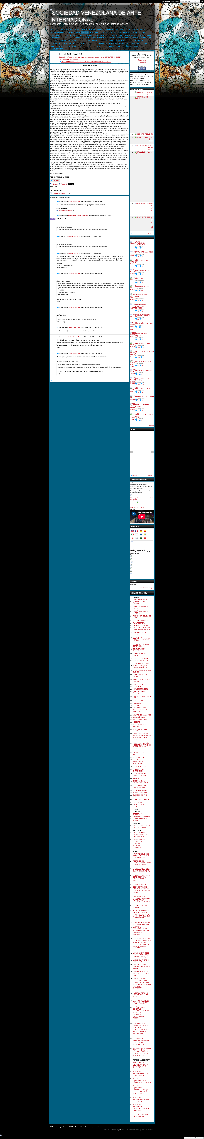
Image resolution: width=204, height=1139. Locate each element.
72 (138, 256)
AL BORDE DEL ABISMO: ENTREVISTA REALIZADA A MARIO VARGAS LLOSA (141, 870)
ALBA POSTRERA (139, 623)
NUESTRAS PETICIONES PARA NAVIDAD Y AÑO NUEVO (141, 995)
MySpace (55, 184)
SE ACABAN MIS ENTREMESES (138, 770)
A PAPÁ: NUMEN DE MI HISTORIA (140, 607)
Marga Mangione (73, 236)
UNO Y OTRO (137, 802)
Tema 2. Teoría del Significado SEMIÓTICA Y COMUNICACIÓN (141, 1073)
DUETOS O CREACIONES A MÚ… (144, 261)
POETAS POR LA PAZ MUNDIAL (142, 379)
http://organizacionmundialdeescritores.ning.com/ (141, 499)
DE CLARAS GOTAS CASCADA (139, 654)
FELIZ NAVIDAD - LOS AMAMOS (140, 907)
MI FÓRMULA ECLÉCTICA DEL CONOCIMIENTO (141, 826)
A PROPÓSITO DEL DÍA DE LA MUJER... (142, 617)
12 (138, 400)
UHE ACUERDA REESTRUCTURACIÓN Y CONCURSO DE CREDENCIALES (141, 1041)
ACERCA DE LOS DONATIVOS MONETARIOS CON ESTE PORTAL (142, 863)
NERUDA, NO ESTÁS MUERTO (140, 725)
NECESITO (136, 722)
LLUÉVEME (136, 705)
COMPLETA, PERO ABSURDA (139, 650)
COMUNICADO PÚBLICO (141, 885)
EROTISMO (139, 278)
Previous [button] (131, 452)
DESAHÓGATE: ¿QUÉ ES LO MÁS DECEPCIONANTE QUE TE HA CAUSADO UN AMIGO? (142, 889)
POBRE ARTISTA (138, 757)
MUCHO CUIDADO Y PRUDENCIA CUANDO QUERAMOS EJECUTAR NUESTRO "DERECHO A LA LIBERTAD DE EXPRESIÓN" (142, 983)
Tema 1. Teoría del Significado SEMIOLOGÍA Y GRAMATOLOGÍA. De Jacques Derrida (141, 1065)
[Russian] (141, 534)
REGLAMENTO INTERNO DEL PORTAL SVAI (141, 1115)
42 (142, 301)
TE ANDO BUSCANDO (140, 793)
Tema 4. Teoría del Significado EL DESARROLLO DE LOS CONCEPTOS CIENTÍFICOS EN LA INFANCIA (142, 1089)
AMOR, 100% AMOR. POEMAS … (142, 295)
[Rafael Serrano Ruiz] (53, 58)
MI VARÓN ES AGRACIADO (142, 715)
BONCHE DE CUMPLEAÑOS (144, 396)
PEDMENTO (149, 134)
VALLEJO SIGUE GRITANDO (138, 805)
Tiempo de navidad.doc (59, 193)
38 (138, 301)
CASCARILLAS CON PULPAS (139, 633)
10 (142, 256)
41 (143, 358)
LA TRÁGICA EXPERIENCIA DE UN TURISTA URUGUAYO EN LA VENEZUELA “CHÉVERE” (141, 930)
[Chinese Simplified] (145, 538)
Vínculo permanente (58, 202)
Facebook (64, 184)
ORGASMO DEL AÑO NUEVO (140, 730)
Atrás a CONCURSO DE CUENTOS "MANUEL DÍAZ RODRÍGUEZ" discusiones (86, 62)
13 (138, 340)
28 (142, 283)
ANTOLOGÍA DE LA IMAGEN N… (144, 352)
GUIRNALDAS (137, 687)
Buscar (202, 1)
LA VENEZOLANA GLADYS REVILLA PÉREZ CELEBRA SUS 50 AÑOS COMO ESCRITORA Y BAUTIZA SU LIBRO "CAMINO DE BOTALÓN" (142, 943)
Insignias (106, 1130)
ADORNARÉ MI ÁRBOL (140, 621)
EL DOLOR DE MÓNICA (140, 661)
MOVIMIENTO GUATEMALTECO (141, 243)
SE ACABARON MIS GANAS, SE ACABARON (141, 775)
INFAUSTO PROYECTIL (140, 689)
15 (142, 266)
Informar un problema (117, 1130)
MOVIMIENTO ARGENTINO (144, 252)
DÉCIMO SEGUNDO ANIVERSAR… (141, 334)
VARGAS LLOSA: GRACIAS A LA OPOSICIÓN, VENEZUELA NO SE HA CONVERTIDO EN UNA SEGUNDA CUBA (142, 1051)
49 (138, 411)
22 (142, 319)
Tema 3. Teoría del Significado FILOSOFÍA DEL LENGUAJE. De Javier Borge (142, 1080)
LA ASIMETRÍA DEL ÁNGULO (139, 692)
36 (138, 283)
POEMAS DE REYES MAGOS (142, 405)
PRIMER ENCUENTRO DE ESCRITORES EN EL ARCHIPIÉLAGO (141, 1031)
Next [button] (152, 452)
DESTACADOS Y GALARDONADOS (141, 306)
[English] (132, 531)
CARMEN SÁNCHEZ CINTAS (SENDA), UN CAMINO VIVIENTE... (140, 834)
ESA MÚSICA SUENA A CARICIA (140, 676)
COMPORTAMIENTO (151, 208)
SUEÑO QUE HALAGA (140, 790)
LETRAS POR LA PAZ (142, 270)
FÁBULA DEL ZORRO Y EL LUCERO (141, 680)
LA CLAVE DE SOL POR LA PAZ (142, 697)
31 (138, 274)
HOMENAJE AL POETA (142, 388)
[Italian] (132, 534)
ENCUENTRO (149, 93)
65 (138, 311)
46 (138, 392)
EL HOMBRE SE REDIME (141, 663)
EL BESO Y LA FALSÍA (140, 658)
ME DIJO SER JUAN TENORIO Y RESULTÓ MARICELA (140, 709)
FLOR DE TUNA (138, 684)
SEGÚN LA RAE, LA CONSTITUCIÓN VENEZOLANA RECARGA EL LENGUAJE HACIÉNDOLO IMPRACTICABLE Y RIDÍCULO (141, 1012)
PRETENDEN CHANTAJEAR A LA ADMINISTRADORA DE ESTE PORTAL (142, 1002)
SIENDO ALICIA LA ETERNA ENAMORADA (140, 782)
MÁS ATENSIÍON (150, 147)
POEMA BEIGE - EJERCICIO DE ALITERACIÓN (138, 761)
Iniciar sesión (175, 1)
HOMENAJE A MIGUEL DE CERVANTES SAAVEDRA (141, 923)
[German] (141, 531)
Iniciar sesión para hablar (192, 1137)
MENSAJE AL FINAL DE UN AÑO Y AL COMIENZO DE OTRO (142, 973)
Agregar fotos (136, 475)
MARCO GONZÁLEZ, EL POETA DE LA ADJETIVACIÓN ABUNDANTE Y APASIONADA (141, 843)
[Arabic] (141, 538)
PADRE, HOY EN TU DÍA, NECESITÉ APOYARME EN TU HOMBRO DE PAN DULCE (142, 736)
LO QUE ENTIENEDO (152, 223)
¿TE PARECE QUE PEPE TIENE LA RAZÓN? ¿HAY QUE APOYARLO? (141, 856)
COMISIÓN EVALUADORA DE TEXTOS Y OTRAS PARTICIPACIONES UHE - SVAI (141, 878)
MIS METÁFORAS (139, 717)
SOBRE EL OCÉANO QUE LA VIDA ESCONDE (141, 786)
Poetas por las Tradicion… (143, 370)
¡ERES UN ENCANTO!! (140, 599)
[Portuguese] (145, 534)
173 (138, 384)
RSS (51, 380)
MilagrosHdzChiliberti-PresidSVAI (78, 216)
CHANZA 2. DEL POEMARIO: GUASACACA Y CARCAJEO (141, 639)
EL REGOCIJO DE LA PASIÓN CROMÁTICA (140, 666)
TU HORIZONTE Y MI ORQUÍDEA (140, 796)
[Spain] (145, 531)
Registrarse (166, 1)
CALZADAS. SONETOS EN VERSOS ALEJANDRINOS (141, 628)
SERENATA (136, 778)
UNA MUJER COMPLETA (141, 800)
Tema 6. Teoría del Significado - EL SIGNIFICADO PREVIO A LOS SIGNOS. (141, 1107)
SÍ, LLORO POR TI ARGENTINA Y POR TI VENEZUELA (140, 1025)
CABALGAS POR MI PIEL (141, 625)
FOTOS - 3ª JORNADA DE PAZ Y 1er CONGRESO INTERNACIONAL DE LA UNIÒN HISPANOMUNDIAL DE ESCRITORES (141, 914)
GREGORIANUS (138, 814)
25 (138, 248)
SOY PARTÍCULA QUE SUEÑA (140, 819)
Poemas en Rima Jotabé (143, 361)
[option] (142, 452)
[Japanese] (132, 538)
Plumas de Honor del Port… (144, 323)
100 (138, 358)
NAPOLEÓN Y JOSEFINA (141, 720)
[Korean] (137, 538)
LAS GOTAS (137, 703)
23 (138, 266)
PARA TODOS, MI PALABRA (138, 753)
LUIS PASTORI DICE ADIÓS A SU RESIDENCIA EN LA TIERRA (142, 966)
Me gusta (56, 181)
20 (142, 311)
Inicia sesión (142, 62)
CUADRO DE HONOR (137, 507)
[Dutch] (137, 534)
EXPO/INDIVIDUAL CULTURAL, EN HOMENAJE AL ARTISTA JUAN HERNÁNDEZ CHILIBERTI (142, 899)
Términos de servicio (147, 1130)
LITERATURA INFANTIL (142, 315)
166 (138, 348)
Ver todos (151, 234)
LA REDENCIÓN (138, 701)
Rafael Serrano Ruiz (74, 57)
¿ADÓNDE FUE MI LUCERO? (139, 603)
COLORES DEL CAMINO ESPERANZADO (141, 645)
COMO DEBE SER (151, 140)
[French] (137, 531)
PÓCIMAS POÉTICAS (142, 286)
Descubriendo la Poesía (142, 343)
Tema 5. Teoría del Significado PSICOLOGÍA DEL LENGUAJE (141, 1099)
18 (142, 400)
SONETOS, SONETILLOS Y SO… (144, 415)
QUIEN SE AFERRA (139, 767)
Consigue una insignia (147, 588)
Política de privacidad (132, 1130)
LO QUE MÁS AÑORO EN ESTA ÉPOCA (141, 961)
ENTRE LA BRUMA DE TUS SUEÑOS (142, 671)
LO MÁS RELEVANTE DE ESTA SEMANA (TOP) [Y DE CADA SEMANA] (141, 955)
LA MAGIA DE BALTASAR (141, 816)
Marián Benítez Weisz (75, 337)
